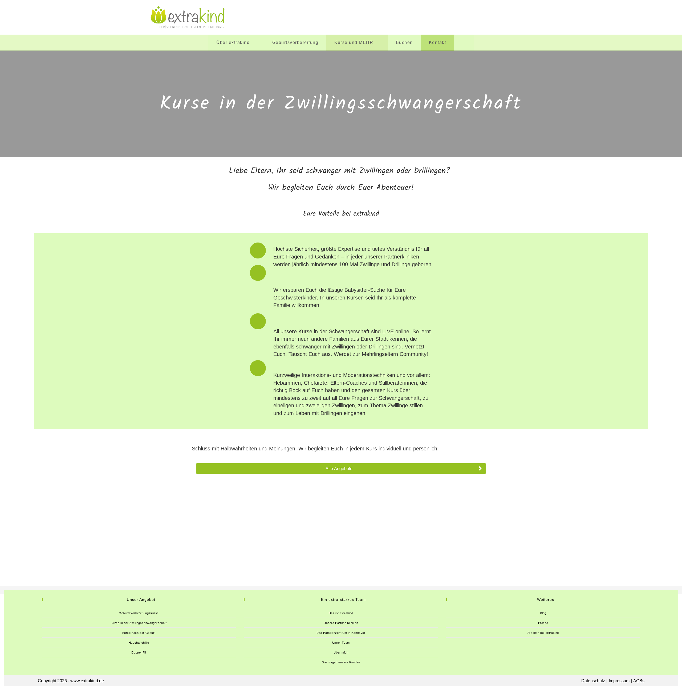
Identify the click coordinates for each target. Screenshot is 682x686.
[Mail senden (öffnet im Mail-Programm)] (527, 17)
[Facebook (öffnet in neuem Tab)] (461, 17)
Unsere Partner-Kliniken (341, 623)
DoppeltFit (138, 652)
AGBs (638, 681)
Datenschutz (593, 681)
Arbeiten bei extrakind (543, 632)
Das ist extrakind (341, 613)
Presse (543, 623)
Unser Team (341, 642)
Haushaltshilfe (139, 642)
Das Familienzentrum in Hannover (341, 632)
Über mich (341, 652)
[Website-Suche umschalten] (464, 43)
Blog (543, 613)
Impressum (619, 681)
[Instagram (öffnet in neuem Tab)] (494, 17)
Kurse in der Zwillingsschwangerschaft (139, 623)
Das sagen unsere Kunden (341, 662)
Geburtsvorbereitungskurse (139, 613)
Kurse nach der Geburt (139, 632)
